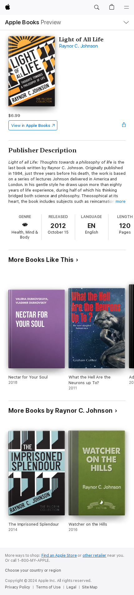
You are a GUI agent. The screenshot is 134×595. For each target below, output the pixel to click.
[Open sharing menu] (124, 125)
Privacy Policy (17, 587)
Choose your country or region (33, 570)
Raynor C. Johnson (78, 46)
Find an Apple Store (59, 555)
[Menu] (126, 7)
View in (30, 125)
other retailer (94, 555)
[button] (96, 7)
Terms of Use (48, 587)
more (121, 201)
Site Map (90, 587)
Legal (71, 587)
